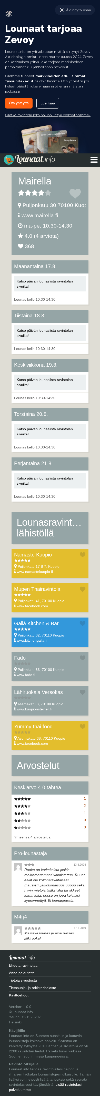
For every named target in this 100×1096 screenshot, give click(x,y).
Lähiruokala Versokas (38, 692)
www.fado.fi (26, 675)
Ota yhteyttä (19, 103)
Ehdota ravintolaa (23, 965)
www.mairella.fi (40, 215)
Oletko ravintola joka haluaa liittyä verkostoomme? (48, 115)
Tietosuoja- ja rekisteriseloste (32, 988)
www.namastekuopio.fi (35, 572)
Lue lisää (48, 103)
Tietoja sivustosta (23, 980)
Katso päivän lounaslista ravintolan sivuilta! (45, 283)
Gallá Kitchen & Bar (36, 623)
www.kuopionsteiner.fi (34, 709)
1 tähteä (21, 192)
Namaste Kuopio (33, 554)
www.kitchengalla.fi (32, 640)
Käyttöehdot (18, 995)
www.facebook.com (32, 606)
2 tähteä (24, 192)
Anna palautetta (22, 973)
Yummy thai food (33, 726)
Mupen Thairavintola (37, 589)
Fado (20, 658)
